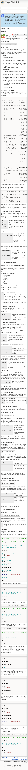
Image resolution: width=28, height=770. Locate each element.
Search (13, 8)
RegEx (25, 757)
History (10, 44)
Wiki (15, 44)
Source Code (24, 759)
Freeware (8, 757)
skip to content (24, 1)
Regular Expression (16, 759)
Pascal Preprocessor (18, 757)
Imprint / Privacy (20, 766)
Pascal (12, 757)
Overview (4, 44)
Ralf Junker (18, 765)
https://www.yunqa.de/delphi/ (10, 766)
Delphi (4, 757)
